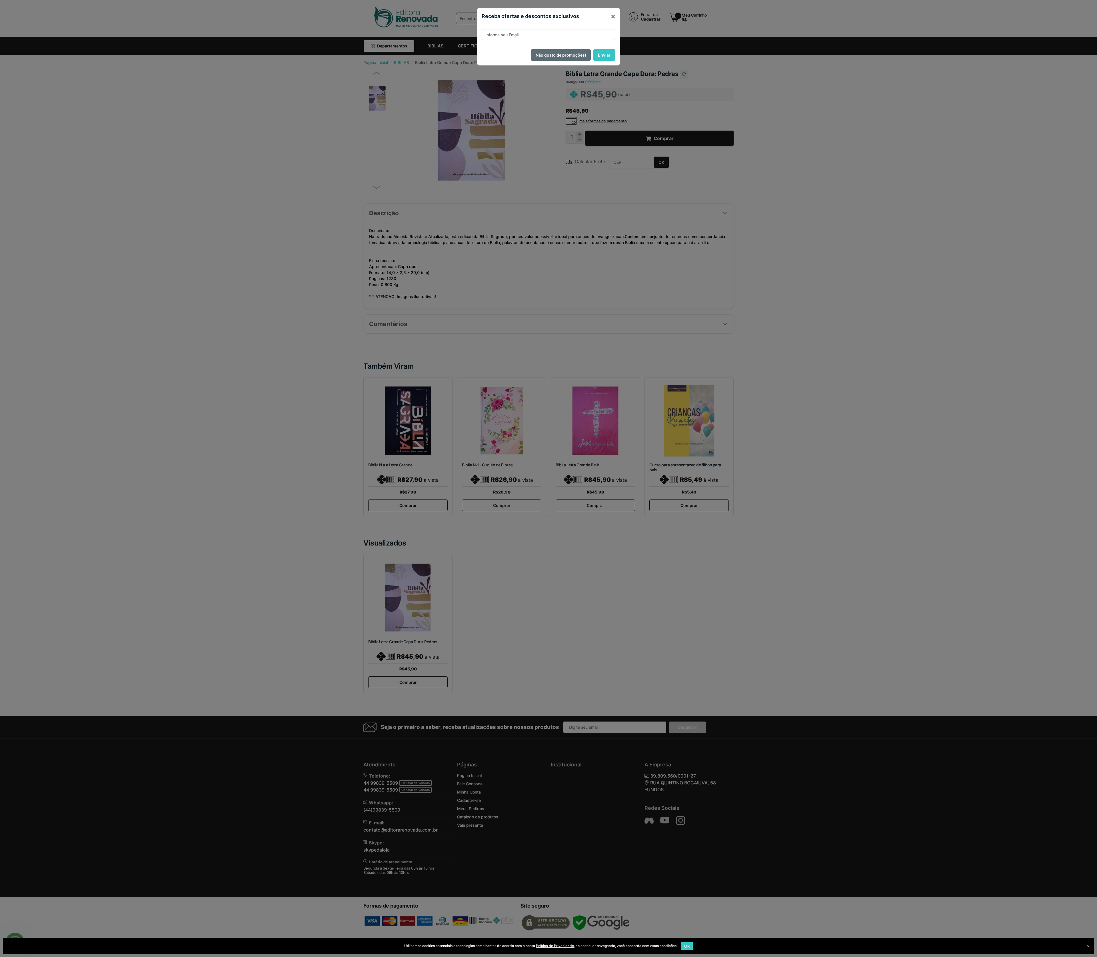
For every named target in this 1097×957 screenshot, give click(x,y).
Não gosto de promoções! (561, 55)
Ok (687, 946)
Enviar (604, 55)
